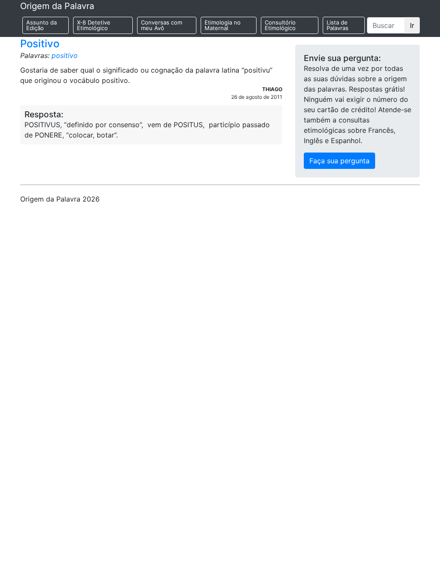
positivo (65, 55)
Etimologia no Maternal (223, 25)
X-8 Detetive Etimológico (93, 25)
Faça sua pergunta (339, 160)
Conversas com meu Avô (161, 25)
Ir (412, 25)
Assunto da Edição (41, 25)
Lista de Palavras (337, 25)
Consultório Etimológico (280, 25)
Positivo (39, 43)
